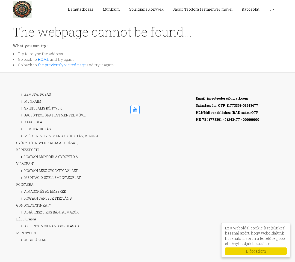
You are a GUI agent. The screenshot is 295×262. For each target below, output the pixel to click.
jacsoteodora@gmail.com (227, 98)
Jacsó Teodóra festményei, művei (203, 9)
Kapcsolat (251, 9)
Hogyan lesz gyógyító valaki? (51, 170)
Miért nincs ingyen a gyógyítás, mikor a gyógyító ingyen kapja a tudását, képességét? (57, 143)
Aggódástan (35, 240)
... (270, 9)
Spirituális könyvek (146, 9)
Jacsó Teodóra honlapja (22, 9)
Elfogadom (256, 251)
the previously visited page (62, 64)
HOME (43, 59)
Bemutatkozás (81, 9)
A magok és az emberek (45, 191)
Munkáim (111, 9)
